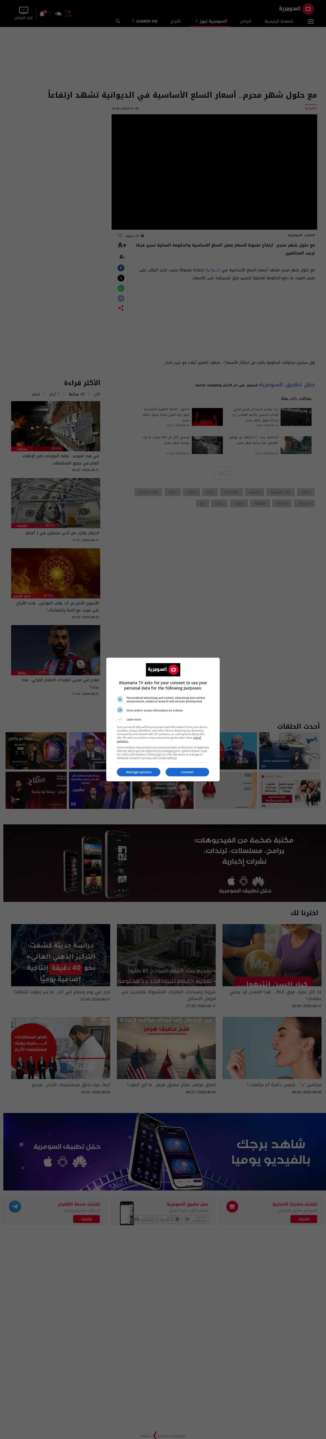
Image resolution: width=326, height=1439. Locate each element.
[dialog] (163, 719)
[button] (163, 720)
